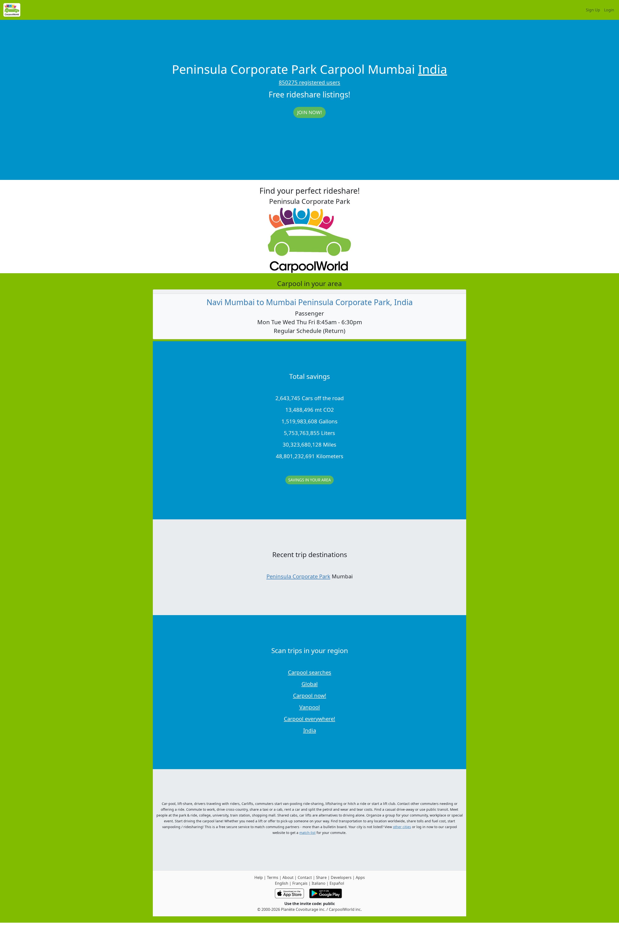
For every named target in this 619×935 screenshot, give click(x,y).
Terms (272, 877)
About (288, 877)
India (432, 69)
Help (258, 877)
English (281, 883)
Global (310, 683)
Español (337, 883)
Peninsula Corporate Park (298, 576)
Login (609, 10)
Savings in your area (309, 480)
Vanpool (309, 707)
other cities (402, 827)
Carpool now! (309, 695)
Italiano (318, 883)
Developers (341, 877)
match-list (307, 832)
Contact (305, 877)
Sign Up (593, 10)
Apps (360, 877)
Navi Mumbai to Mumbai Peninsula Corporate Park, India (309, 302)
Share (321, 877)
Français (300, 883)
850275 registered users (309, 82)
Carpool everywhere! (309, 718)
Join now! (309, 112)
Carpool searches (309, 672)
